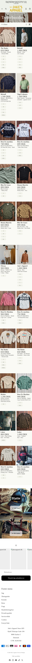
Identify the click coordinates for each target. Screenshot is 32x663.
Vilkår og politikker (16, 656)
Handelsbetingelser (7, 610)
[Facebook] (10, 660)
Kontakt (4, 600)
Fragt (3, 606)
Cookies (4, 620)
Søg (2, 593)
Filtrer (5, 24)
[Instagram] (13, 660)
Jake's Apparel (14, 652)
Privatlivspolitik (6, 613)
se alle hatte (16, 508)
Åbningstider (5, 596)
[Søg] (6, 9)
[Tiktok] (19, 660)
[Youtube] (16, 660)
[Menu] (2, 9)
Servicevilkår (5, 616)
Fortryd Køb (5, 623)
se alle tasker (16, 533)
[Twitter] (22, 660)
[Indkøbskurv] (30, 9)
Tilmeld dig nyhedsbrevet (16, 578)
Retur (3, 603)
